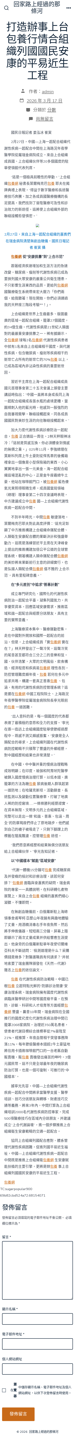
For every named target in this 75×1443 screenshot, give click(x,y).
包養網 (13, 183)
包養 (51, 183)
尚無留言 (44, 119)
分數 (51, 110)
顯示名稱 (10, 1309)
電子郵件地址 (13, 1334)
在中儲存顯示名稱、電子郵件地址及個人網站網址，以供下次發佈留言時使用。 (40, 1390)
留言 (6, 1237)
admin (48, 91)
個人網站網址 (12, 1359)
